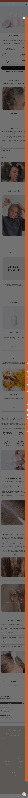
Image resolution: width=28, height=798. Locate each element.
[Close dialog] (24, 18)
